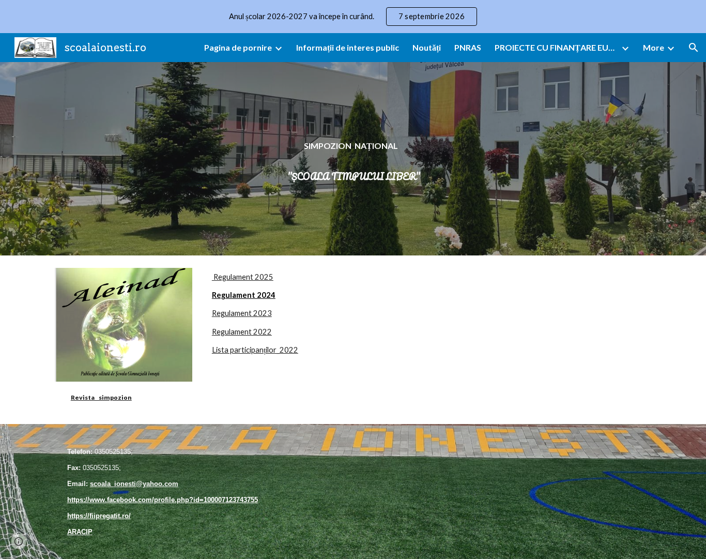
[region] (353, 16)
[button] (693, 47)
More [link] (653, 47)
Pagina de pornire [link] (238, 47)
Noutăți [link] (426, 47)
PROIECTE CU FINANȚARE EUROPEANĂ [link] (557, 47)
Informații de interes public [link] (347, 47)
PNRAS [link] (467, 47)
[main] (353, 159)
